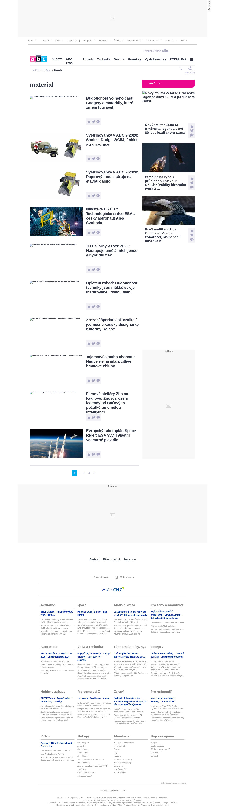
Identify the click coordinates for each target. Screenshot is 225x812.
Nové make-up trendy (136, 615)
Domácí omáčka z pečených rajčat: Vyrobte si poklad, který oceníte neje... (167, 674)
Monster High (119, 746)
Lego (116, 752)
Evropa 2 (154, 756)
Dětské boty (119, 766)
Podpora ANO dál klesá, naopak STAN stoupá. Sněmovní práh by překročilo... (130, 662)
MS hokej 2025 (84, 612)
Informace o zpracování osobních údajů (151, 803)
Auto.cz (58, 41)
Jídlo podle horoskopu (172, 657)
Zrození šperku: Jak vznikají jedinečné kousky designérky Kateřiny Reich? (112, 324)
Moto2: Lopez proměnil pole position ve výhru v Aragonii (57, 666)
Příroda (88, 59)
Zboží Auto (81, 769)
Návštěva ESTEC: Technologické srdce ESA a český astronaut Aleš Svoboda (111, 216)
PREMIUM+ (178, 59)
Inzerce (130, 559)
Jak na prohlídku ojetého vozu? (90, 759)
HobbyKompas (83, 763)
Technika (104, 59)
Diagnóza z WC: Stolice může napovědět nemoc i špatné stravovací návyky (130, 710)
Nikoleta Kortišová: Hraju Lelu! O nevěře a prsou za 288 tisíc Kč (128, 632)
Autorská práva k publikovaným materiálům (66, 803)
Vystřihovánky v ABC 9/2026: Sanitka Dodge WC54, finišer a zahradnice (112, 140)
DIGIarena (169, 41)
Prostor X (46, 743)
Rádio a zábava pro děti (161, 749)
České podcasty (158, 746)
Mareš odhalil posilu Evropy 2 (53, 754)
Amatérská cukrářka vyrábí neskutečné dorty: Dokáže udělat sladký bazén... (165, 662)
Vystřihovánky (155, 59)
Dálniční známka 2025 (59, 657)
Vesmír (119, 59)
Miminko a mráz (173, 615)
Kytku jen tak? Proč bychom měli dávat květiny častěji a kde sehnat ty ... (94, 704)
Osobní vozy (82, 749)
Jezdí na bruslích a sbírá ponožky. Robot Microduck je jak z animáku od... (93, 671)
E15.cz (45, 41)
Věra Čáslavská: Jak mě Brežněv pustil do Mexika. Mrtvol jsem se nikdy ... (57, 626)
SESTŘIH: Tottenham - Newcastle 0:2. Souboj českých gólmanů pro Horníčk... (57, 758)
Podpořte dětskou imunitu (127, 698)
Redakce (114, 790)
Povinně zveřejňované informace (155, 805)
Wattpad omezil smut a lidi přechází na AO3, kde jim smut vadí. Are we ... (93, 710)
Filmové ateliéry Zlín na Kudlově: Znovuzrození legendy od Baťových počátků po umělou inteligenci (107, 403)
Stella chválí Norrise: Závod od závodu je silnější (57, 672)
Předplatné (111, 559)
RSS (123, 790)
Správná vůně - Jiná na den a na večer (167, 623)
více (183, 41)
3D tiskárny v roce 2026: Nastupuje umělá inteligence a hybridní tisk (111, 250)
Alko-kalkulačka (49, 653)
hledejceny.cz (83, 742)
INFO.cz (51, 615)
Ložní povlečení (120, 769)
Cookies (173, 803)
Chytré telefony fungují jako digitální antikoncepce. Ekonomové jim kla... (92, 677)
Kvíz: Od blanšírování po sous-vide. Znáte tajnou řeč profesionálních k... (166, 668)
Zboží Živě (81, 746)
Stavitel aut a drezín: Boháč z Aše (55, 661)
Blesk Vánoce (48, 612)
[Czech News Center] (118, 589)
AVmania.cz (152, 41)
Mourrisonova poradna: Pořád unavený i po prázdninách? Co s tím (167, 719)
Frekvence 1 (156, 752)
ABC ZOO (69, 61)
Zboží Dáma (82, 752)
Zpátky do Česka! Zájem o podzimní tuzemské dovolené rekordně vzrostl (56, 713)
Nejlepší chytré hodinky (89, 653)
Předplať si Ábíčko (152, 51)
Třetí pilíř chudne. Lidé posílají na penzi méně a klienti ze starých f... (130, 668)
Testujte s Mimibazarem (124, 742)
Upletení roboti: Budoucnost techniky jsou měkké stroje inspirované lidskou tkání (111, 287)
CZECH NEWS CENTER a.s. (91, 798)
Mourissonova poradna (162, 698)
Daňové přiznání (122, 653)
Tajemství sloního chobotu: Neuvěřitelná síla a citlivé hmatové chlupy (110, 361)
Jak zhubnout (121, 612)
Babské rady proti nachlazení (129, 701)
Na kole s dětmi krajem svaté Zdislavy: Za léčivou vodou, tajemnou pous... (167, 630)
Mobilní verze (126, 577)
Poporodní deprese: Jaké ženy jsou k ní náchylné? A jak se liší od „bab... (130, 722)
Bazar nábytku (120, 773)
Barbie (116, 749)
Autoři (94, 559)
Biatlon (98, 612)
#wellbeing (95, 698)
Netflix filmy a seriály (51, 701)
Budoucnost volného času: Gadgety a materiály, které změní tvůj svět (110, 103)
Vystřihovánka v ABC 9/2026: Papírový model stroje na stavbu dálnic (112, 176)
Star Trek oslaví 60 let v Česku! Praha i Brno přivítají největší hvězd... (130, 621)
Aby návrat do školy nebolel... (163, 626)
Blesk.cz (32, 41)
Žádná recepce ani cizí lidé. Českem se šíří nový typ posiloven (131, 674)
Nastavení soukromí (65, 805)
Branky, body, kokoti (62, 743)
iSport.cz (73, 41)
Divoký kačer (64, 698)
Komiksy (134, 59)
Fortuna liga (46, 746)
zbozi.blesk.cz (83, 756)
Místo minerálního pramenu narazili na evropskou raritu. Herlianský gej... (57, 719)
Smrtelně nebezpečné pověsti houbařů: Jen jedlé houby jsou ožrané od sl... (130, 626)
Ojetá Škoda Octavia (86, 773)
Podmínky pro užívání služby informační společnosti (109, 803)
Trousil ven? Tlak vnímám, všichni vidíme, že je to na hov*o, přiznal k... (92, 620)
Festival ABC (168, 701)
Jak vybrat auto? (84, 776)
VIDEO (57, 59)
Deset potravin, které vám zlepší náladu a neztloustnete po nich (128, 716)
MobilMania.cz (134, 41)
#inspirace (82, 698)
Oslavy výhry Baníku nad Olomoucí (56, 751)
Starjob (154, 742)
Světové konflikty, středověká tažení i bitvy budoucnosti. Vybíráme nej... (166, 713)
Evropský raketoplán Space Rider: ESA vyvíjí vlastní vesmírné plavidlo (111, 435)
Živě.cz (117, 41)
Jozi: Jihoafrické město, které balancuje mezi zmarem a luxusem (57, 707)
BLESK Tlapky (48, 698)
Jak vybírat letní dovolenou (164, 618)
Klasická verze (100, 577)
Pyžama (117, 756)
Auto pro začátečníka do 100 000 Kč (92, 766)
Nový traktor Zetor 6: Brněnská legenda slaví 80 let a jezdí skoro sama (167, 707)
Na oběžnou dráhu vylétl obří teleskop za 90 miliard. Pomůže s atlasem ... (57, 621)
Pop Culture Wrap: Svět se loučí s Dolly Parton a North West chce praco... (94, 715)
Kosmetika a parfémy (123, 759)
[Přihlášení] (190, 68)
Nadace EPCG (138, 657)
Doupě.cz (87, 41)
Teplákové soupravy (122, 763)
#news (106, 698)
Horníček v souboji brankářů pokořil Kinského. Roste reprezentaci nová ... (93, 626)
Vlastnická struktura (84, 805)
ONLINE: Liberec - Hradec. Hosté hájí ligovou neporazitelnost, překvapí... (93, 632)
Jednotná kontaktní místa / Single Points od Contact (117, 805)
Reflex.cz (103, 41)
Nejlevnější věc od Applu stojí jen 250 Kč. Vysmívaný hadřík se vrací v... (93, 666)
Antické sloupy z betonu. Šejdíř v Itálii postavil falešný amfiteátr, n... (56, 632)
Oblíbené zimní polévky (162, 653)
